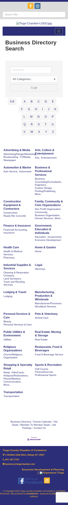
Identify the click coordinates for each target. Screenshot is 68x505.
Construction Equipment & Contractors (12, 205)
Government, (55, 237)
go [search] (35, 87)
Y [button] (46, 131)
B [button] (32, 101)
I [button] (42, 109)
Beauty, (7, 321)
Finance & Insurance (17, 225)
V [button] (24, 131)
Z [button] (53, 131)
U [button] (53, 124)
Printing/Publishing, (45, 191)
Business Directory (21, 421)
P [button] (53, 116)
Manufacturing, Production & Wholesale (45, 296)
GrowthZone (32, 493)
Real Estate (41, 339)
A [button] (25, 101)
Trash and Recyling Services (14, 283)
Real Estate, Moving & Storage (48, 333)
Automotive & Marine (17, 167)
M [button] (31, 116)
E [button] (53, 101)
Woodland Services (45, 306)
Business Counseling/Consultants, (48, 180)
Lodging (7, 296)
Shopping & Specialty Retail (17, 366)
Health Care (11, 247)
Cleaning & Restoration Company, (16, 274)
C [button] (39, 101)
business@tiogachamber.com (20, 464)
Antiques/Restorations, (15, 375)
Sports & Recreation (48, 364)
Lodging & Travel (14, 292)
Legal (38, 264)
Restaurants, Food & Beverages (48, 348)
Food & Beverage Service (49, 354)
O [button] (46, 116)
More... (39, 194)
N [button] (38, 116)
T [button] (46, 124)
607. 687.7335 (12, 459)
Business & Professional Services (43, 171)
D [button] (46, 101)
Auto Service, (10, 171)
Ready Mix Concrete (14, 216)
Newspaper (9, 160)
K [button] (55, 109)
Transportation (13, 392)
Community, (41, 212)
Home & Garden (45, 247)
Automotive (25, 171)
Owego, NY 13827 (25, 455)
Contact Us (40, 428)
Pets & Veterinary (46, 313)
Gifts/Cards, (18, 372)
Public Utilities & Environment (14, 333)
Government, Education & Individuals (43, 229)
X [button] (39, 131)
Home (38, 251)
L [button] (24, 116)
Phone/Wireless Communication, (12, 380)
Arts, (37, 157)
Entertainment (48, 157)
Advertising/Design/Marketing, (19, 154)
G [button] (29, 109)
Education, (41, 237)
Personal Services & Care (16, 315)
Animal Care (41, 318)
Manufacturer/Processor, (48, 303)
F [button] (22, 109)
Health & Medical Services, (12, 253)
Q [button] (25, 124)
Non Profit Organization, (48, 209)
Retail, (6, 372)
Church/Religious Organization (12, 356)
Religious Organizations (12, 348)
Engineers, (41, 185)
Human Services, (44, 218)
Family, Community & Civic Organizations (49, 203)
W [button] (32, 131)
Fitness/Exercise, (44, 372)
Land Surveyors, (12, 278)
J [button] (48, 109)
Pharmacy (9, 257)
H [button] (36, 109)
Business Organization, (47, 215)
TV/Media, (25, 157)
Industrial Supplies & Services (17, 266)
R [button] (32, 124)
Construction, (10, 212)
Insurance (8, 232)
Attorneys (40, 269)
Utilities (7, 339)
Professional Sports (45, 375)
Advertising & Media (16, 150)
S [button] (39, 124)
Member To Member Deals (35, 425)
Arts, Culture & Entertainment (44, 152)
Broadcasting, (11, 157)
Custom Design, (43, 188)
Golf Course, (42, 369)
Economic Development (48, 240)
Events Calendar (42, 421)
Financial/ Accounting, (15, 229)
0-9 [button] (12, 101)
